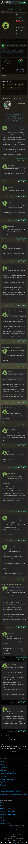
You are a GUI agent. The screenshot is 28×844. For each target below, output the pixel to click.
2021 (16, 45)
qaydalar (6, 827)
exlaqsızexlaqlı (10, 226)
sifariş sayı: (20, 30)
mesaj (16, 160)
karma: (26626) (21, 23)
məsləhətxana (10, 829)
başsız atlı (9, 126)
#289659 (9, 374)
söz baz (19, 829)
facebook (15, 825)
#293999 (13, 239)
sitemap (15, 827)
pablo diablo (10, 187)
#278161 (13, 579)
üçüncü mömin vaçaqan (11, 9)
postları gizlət (18, 98)
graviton (9, 708)
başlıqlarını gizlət (10, 98)
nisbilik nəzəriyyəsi (11, 546)
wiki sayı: (19, 33)
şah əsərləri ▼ (12, 114)
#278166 (13, 540)
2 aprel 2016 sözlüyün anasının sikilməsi (12, 407)
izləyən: (19, 36)
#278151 (13, 658)
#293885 (13, 366)
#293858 (13, 402)
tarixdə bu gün (10, 633)
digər (25, 1)
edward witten (10, 165)
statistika (11, 827)
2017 (25, 45)
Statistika (4, 75)
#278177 (13, 511)
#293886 (13, 341)
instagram (10, 825)
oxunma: (21, 27)
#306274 (13, 220)
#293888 (13, 305)
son (7, 114)
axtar (22, 827)
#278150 (13, 702)
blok (3, 98)
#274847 (13, 731)
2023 (12, 45)
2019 (20, 45)
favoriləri (9, 118)
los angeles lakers (11, 202)
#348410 (13, 181)
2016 (2, 47)
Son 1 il (3, 45)
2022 (14, 45)
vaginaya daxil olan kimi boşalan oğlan (11, 347)
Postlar (14, 116)
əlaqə (22, 825)
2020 (18, 45)
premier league (10, 516)
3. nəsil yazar (20, 14)
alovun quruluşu (11, 473)
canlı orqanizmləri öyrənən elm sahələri (11, 584)
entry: (19, 17)
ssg (8, 245)
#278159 (13, 627)
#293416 (13, 445)
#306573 (13, 196)
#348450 (13, 160)
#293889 (13, 261)
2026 (5, 45)
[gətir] (22, 2)
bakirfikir (9, 451)
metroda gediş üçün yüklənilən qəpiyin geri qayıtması (12, 312)
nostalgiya (9, 371)
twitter (19, 825)
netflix (8, 267)
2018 (22, 45)
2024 (9, 45)
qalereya (15, 829)
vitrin (17, 114)
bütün (20, 114)
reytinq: (20, 20)
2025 (7, 45)
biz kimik (6, 825)
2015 (4, 47)
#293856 (13, 424)
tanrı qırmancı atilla (11, 664)
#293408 (13, 467)
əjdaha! (3, 158)
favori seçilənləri (15, 118)
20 (6, 735)
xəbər (19, 827)
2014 (7, 47)
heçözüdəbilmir (11, 429)
